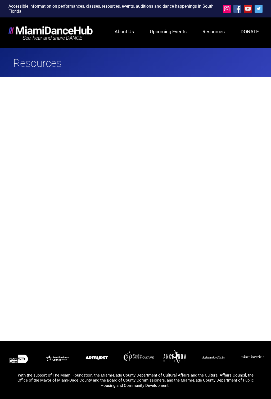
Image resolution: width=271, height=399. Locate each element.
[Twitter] (259, 9)
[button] (210, 32)
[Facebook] (237, 9)
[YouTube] (248, 9)
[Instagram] (227, 9)
